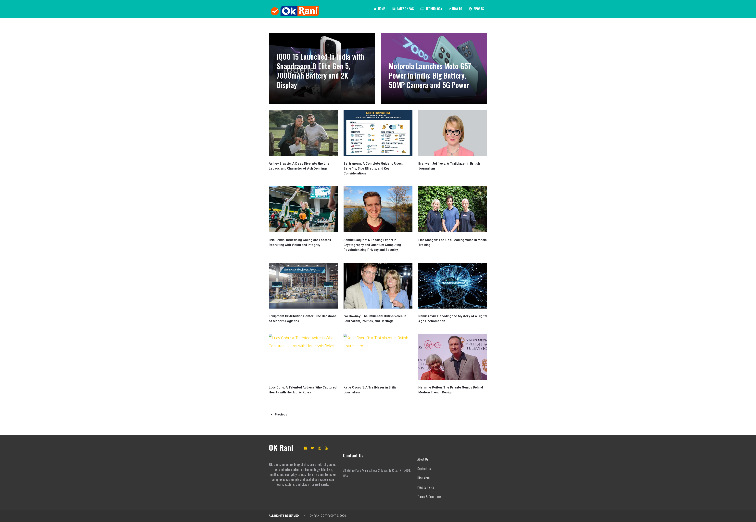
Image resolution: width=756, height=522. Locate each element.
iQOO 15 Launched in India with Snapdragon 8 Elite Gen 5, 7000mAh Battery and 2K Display (320, 70)
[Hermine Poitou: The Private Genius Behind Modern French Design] (452, 357)
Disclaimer (424, 478)
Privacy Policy (425, 487)
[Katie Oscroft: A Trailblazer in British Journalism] (378, 357)
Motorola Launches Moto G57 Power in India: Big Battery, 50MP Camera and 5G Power (430, 75)
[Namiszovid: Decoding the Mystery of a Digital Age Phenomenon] (452, 286)
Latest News (405, 8)
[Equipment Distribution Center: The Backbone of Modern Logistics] (303, 286)
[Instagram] (319, 448)
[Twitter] (312, 448)
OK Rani (281, 447)
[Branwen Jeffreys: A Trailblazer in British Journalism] (452, 133)
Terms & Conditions (429, 496)
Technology (433, 8)
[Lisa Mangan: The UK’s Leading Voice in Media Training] (452, 209)
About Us (422, 459)
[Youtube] (326, 448)
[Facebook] (305, 448)
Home (381, 8)
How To (456, 8)
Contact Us (424, 468)
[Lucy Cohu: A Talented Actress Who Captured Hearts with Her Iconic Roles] (303, 357)
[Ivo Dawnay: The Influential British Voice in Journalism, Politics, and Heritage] (378, 286)
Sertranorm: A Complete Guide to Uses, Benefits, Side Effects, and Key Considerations (373, 168)
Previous (280, 414)
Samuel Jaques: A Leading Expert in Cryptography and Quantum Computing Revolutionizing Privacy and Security (372, 245)
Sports (478, 8)
